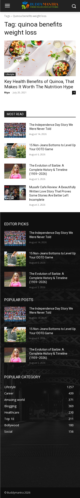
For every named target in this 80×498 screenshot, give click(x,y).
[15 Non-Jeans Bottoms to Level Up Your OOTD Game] (15, 150)
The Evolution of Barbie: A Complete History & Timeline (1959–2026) (48, 169)
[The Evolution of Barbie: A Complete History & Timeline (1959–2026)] (15, 171)
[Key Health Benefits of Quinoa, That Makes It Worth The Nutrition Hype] (40, 58)
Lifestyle (10, 74)
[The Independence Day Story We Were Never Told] (15, 130)
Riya (7, 92)
